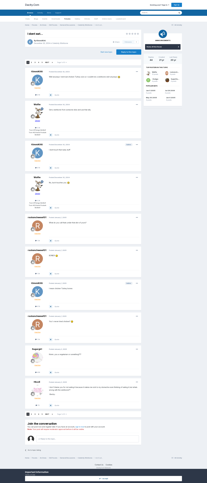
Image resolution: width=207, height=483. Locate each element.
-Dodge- (155, 79)
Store (49, 13)
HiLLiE (37, 382)
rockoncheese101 (37, 217)
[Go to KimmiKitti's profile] (30, 42)
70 (38, 405)
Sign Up (176, 5)
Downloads (56, 19)
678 (38, 95)
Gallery (77, 19)
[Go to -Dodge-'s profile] (148, 80)
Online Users (107, 19)
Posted (59, 72)
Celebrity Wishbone (60, 43)
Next (47, 62)
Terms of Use (30, 475)
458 (38, 372)
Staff (96, 19)
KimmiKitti (41, 41)
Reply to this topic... (48, 439)
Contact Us (99, 465)
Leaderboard (121, 19)
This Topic (169, 13)
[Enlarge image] (119, 77)
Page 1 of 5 (61, 62)
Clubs (27, 19)
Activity (40, 13)
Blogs (36, 19)
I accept (104, 478)
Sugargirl (37, 349)
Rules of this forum (154, 47)
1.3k (38, 241)
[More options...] (137, 71)
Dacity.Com (32, 4)
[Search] (179, 13)
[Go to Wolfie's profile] (37, 113)
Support (58, 13)
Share (117, 42)
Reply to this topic (128, 52)
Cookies (109, 465)
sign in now (79, 427)
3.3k (38, 128)
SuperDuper (176, 79)
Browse (30, 13)
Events (44, 19)
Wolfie (37, 104)
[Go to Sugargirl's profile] (37, 357)
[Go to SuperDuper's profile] (167, 80)
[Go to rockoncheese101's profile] (37, 225)
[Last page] (52, 62)
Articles (87, 19)
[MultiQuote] (50, 95)
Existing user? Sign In (159, 5)
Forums (67, 19)
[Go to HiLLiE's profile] (37, 390)
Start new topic (106, 52)
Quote (57, 95)
